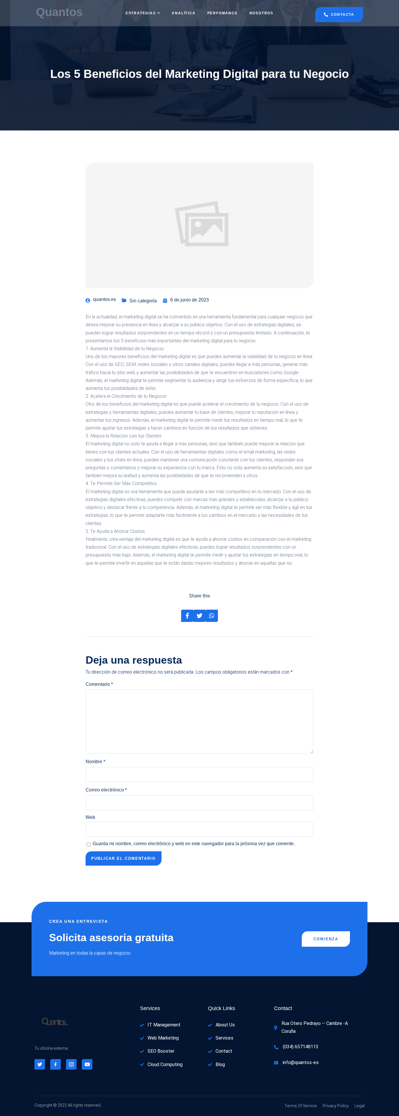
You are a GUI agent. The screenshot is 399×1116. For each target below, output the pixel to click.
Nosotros (261, 13)
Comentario (99, 684)
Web (90, 817)
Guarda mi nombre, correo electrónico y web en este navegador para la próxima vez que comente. (194, 843)
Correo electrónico (106, 790)
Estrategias (141, 13)
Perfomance (222, 13)
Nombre (95, 761)
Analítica (183, 13)
